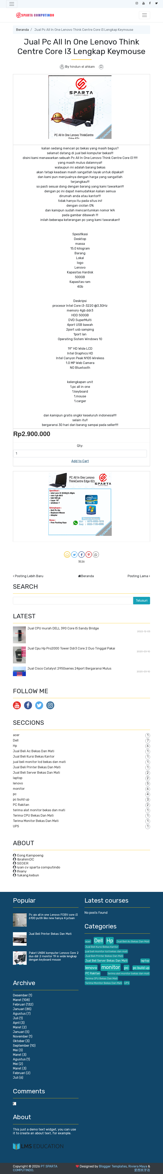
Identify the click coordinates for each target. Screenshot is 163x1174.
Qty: (80, 446)
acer (16, 735)
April (16, 1023)
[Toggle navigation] (11, 4)
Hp (15, 746)
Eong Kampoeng (30, 855)
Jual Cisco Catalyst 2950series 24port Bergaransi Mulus (69, 668)
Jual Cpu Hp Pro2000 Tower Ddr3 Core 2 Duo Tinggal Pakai (71, 648)
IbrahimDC (25, 859)
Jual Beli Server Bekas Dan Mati (36, 772)
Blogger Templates (113, 1166)
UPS (16, 826)
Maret (17, 1000)
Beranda (22, 30)
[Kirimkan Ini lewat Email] (67, 554)
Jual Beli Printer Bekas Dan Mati (37, 767)
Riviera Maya (137, 1166)
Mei (15, 1050)
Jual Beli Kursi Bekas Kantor (33, 756)
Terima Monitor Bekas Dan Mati (36, 821)
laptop (17, 778)
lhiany (22, 871)
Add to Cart (80, 461)
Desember (20, 995)
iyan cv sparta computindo (38, 867)
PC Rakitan (21, 805)
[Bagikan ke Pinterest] (88, 554)
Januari (18, 1009)
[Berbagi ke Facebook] (81, 554)
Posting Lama (138, 576)
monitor (19, 789)
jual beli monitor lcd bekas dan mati (39, 762)
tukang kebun (28, 875)
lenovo (18, 783)
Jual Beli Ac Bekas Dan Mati (33, 751)
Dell (15, 740)
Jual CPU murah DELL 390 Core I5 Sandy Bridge (63, 628)
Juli (15, 1018)
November (20, 1036)
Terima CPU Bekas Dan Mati (33, 815)
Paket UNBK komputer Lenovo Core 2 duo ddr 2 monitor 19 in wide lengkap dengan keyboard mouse (54, 956)
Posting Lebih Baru (29, 576)
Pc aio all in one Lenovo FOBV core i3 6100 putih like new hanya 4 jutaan (53, 916)
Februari (19, 1004)
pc (14, 794)
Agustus (19, 1013)
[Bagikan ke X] (74, 554)
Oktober (19, 1041)
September (21, 1045)
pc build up (21, 799)
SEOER (22, 863)
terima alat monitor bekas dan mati (39, 810)
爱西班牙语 (142, 1170)
